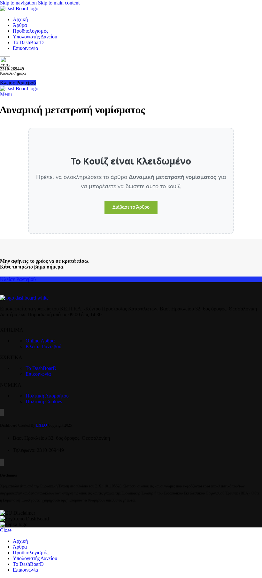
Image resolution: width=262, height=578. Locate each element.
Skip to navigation (19, 2)
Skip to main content (59, 2)
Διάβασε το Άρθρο (131, 207)
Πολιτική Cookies (44, 401)
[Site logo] (19, 8)
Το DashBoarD (41, 368)
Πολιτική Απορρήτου (47, 395)
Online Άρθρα (40, 340)
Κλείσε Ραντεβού (18, 279)
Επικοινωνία (38, 374)
